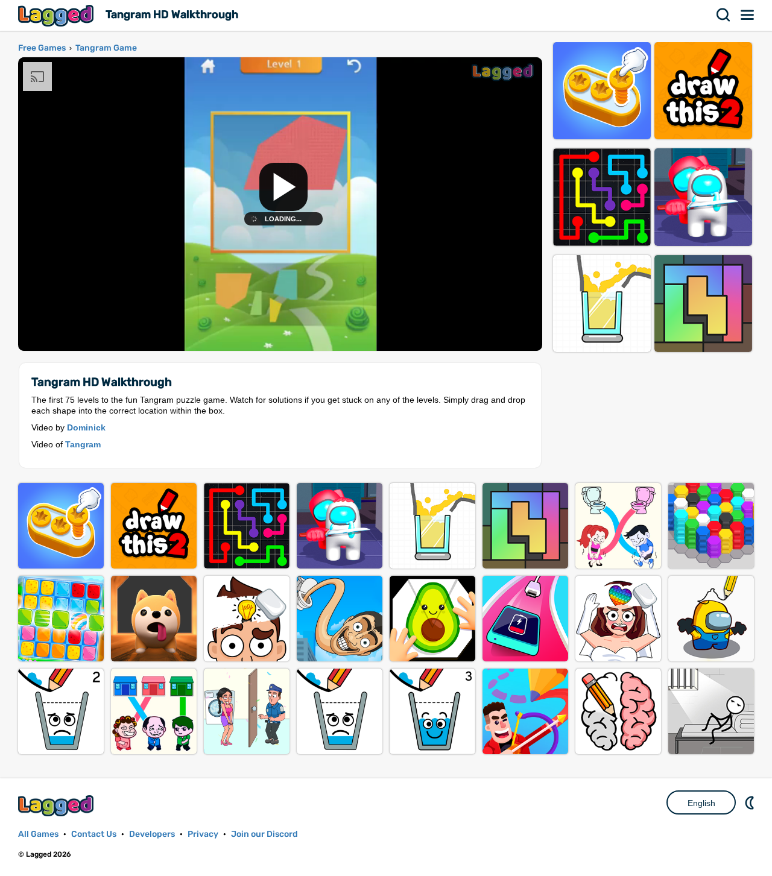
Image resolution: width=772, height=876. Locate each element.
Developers (152, 834)
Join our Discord (264, 834)
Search (724, 15)
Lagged (57, 15)
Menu (748, 15)
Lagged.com (57, 805)
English (701, 803)
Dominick (86, 427)
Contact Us (93, 834)
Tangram (83, 444)
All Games (38, 834)
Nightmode (751, 802)
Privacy (203, 834)
